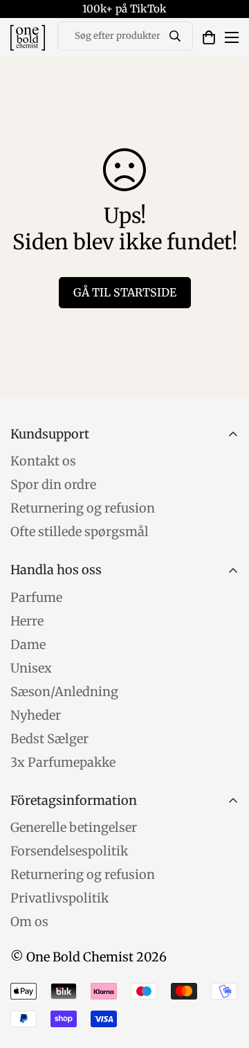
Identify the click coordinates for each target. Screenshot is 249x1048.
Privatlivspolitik (59, 898)
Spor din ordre (53, 484)
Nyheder (35, 715)
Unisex (31, 668)
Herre (27, 621)
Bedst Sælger (49, 739)
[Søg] (175, 36)
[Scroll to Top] (224, 974)
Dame (28, 644)
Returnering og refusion (82, 508)
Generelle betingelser (73, 827)
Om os (29, 922)
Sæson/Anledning (64, 692)
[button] (209, 37)
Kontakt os (43, 461)
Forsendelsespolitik (69, 851)
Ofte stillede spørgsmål (79, 532)
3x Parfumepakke (63, 762)
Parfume (36, 597)
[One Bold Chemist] (27, 37)
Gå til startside (124, 292)
